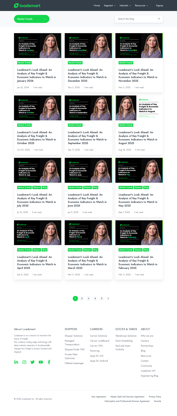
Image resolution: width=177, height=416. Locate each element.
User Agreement (99, 396)
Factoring (94, 350)
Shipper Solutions (74, 336)
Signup (159, 5)
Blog (143, 350)
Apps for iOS (96, 356)
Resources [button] (140, 5)
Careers (145, 341)
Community (146, 366)
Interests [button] (124, 5)
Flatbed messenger (74, 363)
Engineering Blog (149, 375)
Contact (145, 361)
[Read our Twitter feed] (32, 362)
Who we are (147, 336)
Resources (146, 356)
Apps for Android (99, 361)
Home (97, 5)
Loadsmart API (148, 371)
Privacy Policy (155, 396)
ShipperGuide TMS (75, 349)
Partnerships (147, 345)
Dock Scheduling (123, 341)
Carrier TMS (96, 345)
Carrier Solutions (98, 336)
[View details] (16, 362)
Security (157, 401)
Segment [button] (108, 5)
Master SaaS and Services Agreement (127, 396)
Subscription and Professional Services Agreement (127, 401)
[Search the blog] (159, 19)
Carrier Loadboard (99, 341)
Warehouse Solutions (126, 336)
